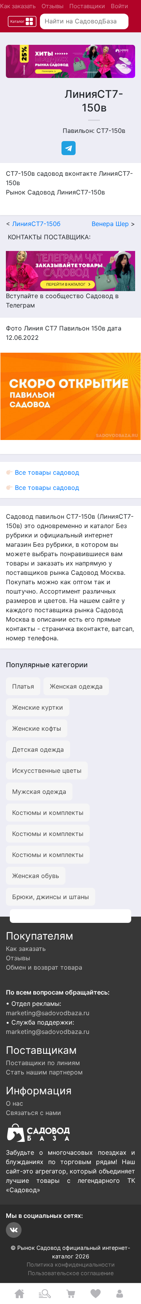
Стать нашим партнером (44, 1072)
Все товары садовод (46, 472)
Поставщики (87, 6)
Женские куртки (37, 707)
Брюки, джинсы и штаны (50, 897)
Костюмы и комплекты (47, 812)
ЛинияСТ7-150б (36, 224)
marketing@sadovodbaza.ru (47, 1013)
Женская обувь (35, 876)
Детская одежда (38, 749)
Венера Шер (110, 224)
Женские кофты (36, 728)
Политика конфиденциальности (71, 1264)
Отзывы (52, 6)
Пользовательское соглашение (71, 1273)
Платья (23, 686)
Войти (119, 6)
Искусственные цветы (46, 770)
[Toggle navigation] (22, 21)
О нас (14, 1103)
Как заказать (18, 6)
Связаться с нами (33, 1113)
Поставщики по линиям (43, 1063)
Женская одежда (76, 686)
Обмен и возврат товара (44, 967)
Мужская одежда (39, 791)
